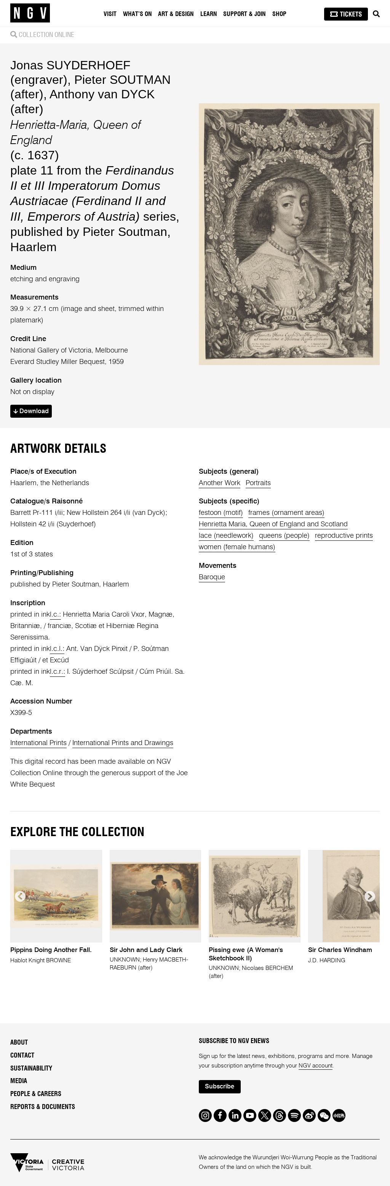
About (19, 1043)
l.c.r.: (57, 671)
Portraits (258, 483)
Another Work (219, 483)
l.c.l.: (57, 649)
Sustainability (31, 1069)
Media (18, 1081)
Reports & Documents (42, 1107)
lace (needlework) (226, 535)
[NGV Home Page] (30, 13)
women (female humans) (237, 547)
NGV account (315, 1066)
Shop (279, 14)
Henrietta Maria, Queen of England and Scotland (273, 524)
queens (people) (284, 535)
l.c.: (55, 614)
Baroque (212, 577)
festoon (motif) (221, 513)
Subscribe (219, 1086)
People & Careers (35, 1094)
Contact (22, 1056)
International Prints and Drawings (122, 743)
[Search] (376, 14)
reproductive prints (344, 535)
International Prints (38, 743)
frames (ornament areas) (286, 513)
